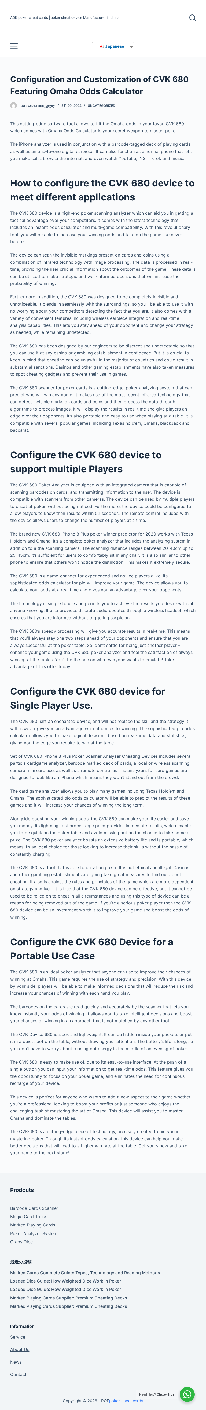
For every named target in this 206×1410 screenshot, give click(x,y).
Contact (18, 1374)
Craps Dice (21, 1241)
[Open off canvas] (14, 46)
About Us (19, 1349)
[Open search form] (192, 17)
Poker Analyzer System (33, 1233)
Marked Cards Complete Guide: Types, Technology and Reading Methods (85, 1272)
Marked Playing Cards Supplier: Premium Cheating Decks (68, 1298)
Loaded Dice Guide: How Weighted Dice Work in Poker (65, 1281)
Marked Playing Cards (32, 1225)
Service (17, 1337)
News (15, 1362)
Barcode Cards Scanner (34, 1208)
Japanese (114, 46)
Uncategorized (101, 106)
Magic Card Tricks (28, 1216)
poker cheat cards (126, 1400)
